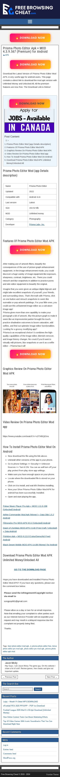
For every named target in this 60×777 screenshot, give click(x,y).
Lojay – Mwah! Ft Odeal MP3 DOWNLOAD (20, 702)
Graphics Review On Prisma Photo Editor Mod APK (29, 150)
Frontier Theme (52, 774)
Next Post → (52, 677)
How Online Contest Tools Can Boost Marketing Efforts (25, 717)
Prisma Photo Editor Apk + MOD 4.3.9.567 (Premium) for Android (25, 49)
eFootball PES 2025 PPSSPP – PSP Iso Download (24, 706)
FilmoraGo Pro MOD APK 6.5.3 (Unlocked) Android (26, 523)
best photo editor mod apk (18, 646)
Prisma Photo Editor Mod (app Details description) (29, 144)
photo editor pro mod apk (34, 649)
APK (7, 55)
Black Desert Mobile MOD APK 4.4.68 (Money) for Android (30, 544)
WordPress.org (9, 758)
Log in (5, 745)
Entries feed (8, 749)
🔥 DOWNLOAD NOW (30, 38)
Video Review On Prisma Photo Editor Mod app (27, 154)
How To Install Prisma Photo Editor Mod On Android (29, 157)
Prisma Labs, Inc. (37, 224)
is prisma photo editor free (40, 646)
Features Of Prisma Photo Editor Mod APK (25, 147)
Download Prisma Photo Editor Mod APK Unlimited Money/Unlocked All (29, 161)
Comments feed (9, 754)
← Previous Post (9, 677)
